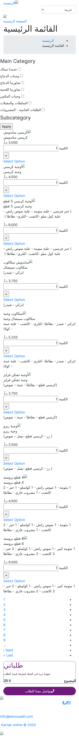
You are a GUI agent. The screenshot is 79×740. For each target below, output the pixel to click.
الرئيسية (48, 40)
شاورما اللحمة (10, 89)
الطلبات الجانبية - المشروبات (20, 110)
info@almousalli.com (16, 716)
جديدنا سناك (8, 69)
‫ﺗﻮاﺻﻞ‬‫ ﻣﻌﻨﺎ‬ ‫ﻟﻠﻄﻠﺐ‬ (38, 691)
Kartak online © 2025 (18, 725)
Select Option (14, 161)
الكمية (63, 148)
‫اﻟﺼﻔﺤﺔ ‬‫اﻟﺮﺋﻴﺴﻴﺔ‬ (14, 21)
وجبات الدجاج (9, 76)
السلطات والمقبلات (14, 103)
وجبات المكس (10, 96)
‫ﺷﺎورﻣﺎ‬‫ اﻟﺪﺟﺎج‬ (10, 83)
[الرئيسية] (10, 2)
